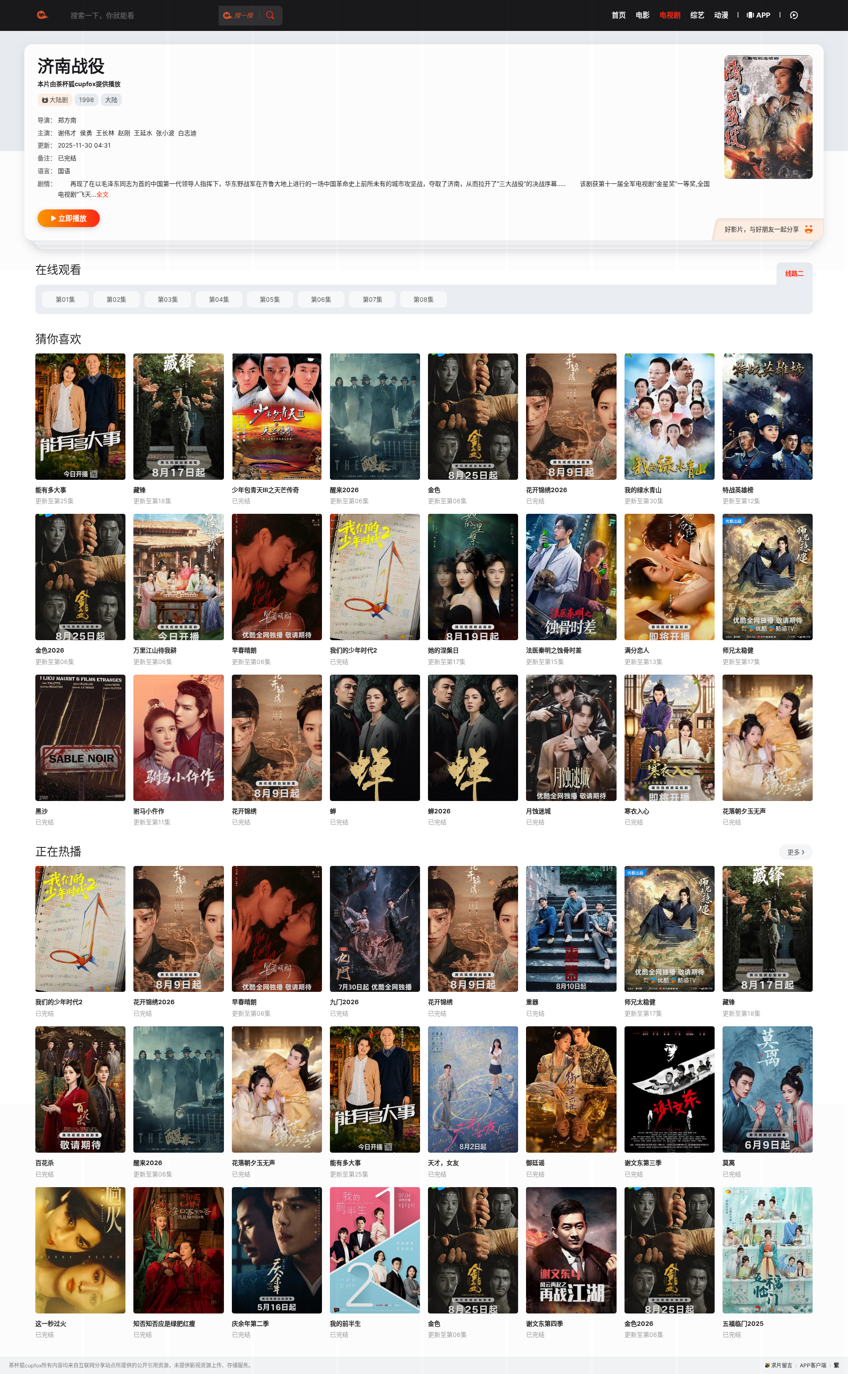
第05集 (270, 299)
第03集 (168, 299)
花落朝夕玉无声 (744, 811)
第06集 (321, 299)
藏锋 (139, 489)
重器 (532, 1002)
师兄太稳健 (738, 650)
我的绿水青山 (643, 489)
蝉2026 (439, 811)
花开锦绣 (244, 811)
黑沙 (41, 811)
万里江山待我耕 (155, 650)
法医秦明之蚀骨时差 (554, 650)
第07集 (372, 299)
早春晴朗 (244, 650)
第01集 (65, 299)
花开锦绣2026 (546, 489)
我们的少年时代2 (353, 650)
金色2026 (49, 650)
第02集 (116, 299)
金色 (434, 489)
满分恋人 (637, 650)
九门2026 (344, 1002)
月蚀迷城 (538, 811)
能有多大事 (50, 489)
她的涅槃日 (443, 650)
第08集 (423, 299)
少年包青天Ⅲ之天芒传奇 (265, 489)
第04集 (219, 299)
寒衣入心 (637, 811)
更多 (793, 852)
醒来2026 (344, 489)
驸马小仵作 (148, 811)
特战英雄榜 (738, 489)
